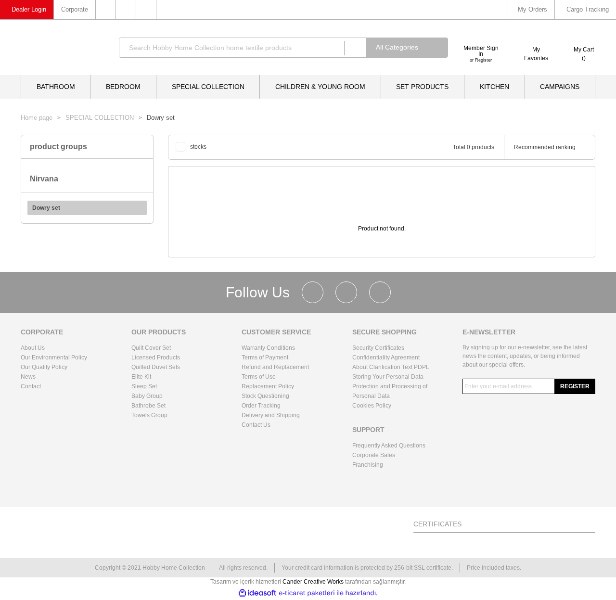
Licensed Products (155, 357)
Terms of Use (259, 376)
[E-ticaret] (307, 592)
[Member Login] (481, 36)
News (28, 376)
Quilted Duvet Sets (155, 367)
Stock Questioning (265, 396)
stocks (198, 146)
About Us (33, 348)
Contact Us (256, 424)
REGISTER (575, 386)
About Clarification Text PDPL (390, 367)
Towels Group (149, 415)
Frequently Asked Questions (388, 445)
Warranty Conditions (268, 348)
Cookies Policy (371, 405)
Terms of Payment (265, 357)
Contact (31, 386)
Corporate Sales (373, 455)
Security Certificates (378, 348)
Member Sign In (481, 51)
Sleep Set (144, 386)
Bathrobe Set (148, 405)
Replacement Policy (268, 386)
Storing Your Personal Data (388, 376)
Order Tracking (261, 405)
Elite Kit (141, 376)
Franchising (367, 464)
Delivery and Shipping (271, 415)
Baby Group (147, 396)
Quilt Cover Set (151, 348)
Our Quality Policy (44, 367)
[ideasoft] (257, 593)
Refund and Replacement (275, 367)
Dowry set (161, 117)
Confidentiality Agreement (386, 357)
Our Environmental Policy (54, 357)
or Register (481, 60)
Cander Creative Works (313, 581)
